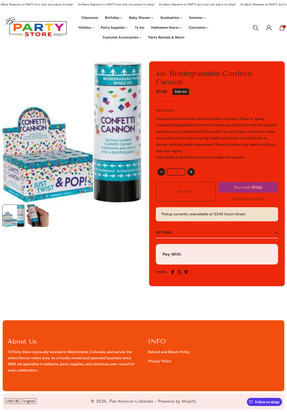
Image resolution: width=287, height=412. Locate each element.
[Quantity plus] (191, 172)
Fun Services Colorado (131, 401)
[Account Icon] (269, 27)
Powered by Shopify (177, 401)
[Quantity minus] (161, 172)
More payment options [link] (248, 198)
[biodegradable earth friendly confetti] (73, 131)
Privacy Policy (159, 361)
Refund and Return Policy (169, 352)
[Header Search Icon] (255, 27)
